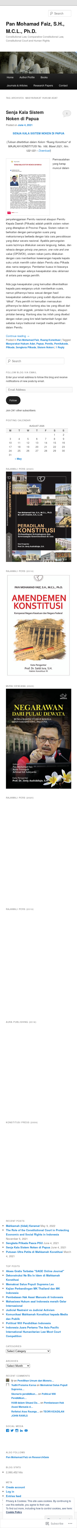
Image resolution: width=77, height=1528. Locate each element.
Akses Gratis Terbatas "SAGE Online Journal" (35, 1271)
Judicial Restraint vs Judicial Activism (30, 1310)
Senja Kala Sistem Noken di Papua (25, 115)
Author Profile (27, 77)
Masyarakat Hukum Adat (20, 343)
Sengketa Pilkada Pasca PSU (24, 1243)
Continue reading (17, 336)
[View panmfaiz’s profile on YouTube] (26, 1430)
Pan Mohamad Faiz (28, 340)
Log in (10, 1491)
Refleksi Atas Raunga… (25, 1411)
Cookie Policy (14, 1512)
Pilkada (10, 347)
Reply (60, 347)
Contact (63, 85)
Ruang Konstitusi (50, 340)
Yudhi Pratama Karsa (23, 1385)
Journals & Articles (17, 85)
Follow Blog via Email (21, 372)
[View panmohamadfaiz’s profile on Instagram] (16, 1430)
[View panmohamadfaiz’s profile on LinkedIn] (21, 1430)
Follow (13, 400)
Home (10, 77)
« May (18, 459)
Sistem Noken (45, 347)
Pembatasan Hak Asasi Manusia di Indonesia (34, 1297)
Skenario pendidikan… (24, 1394)
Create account (15, 1487)
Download (44, 150)
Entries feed (13, 1496)
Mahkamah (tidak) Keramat (23, 1226)
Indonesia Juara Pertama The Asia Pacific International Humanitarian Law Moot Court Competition (33, 1331)
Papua (40, 343)
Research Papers (43, 85)
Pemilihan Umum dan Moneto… (35, 1380)
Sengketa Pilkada (26, 347)
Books (44, 77)
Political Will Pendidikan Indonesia (28, 1323)
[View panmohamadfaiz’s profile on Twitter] (12, 1430)
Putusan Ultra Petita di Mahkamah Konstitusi (34, 1252)
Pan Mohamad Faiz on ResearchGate (27, 1457)
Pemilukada (61, 343)
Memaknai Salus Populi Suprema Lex (30, 1284)
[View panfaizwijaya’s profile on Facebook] (7, 1430)
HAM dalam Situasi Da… (25, 1402)
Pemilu (49, 343)
